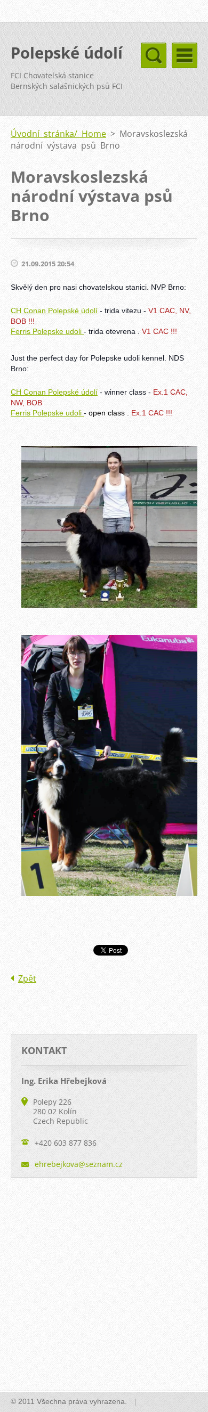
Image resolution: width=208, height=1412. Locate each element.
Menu (184, 55)
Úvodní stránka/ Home (58, 134)
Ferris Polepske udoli (47, 331)
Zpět (27, 978)
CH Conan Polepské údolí (54, 310)
